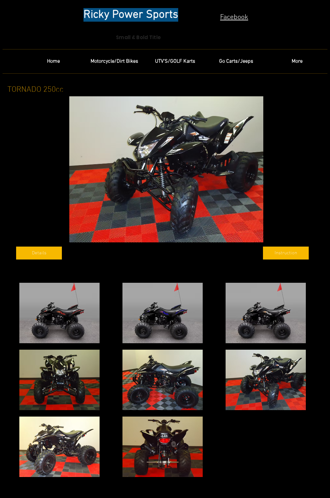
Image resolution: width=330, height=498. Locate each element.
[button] (59, 313)
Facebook (234, 17)
